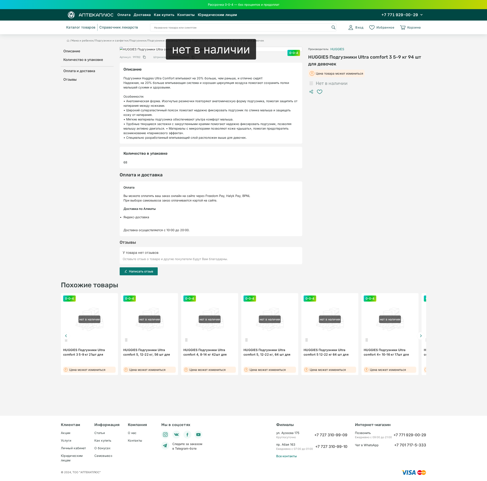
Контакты (186, 15)
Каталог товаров (80, 27)
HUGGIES (337, 49)
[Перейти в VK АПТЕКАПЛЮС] (176, 435)
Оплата (124, 15)
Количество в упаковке (83, 60)
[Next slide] (421, 336)
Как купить (164, 15)
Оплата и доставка (79, 71)
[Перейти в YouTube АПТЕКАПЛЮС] (198, 435)
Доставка (142, 15)
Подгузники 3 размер (162, 40)
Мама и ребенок (83, 40)
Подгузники (138, 40)
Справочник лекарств (118, 27)
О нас (132, 433)
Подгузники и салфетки (111, 40)
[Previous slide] (66, 336)
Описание (71, 51)
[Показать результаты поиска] (333, 27)
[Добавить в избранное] (320, 92)
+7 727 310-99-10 (331, 446)
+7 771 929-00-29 (409, 435)
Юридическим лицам (217, 15)
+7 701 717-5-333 (410, 445)
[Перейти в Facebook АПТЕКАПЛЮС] (187, 435)
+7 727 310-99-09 (330, 435)
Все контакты (286, 456)
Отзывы (70, 79)
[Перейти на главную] (68, 40)
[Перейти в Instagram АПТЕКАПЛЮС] (165, 435)
